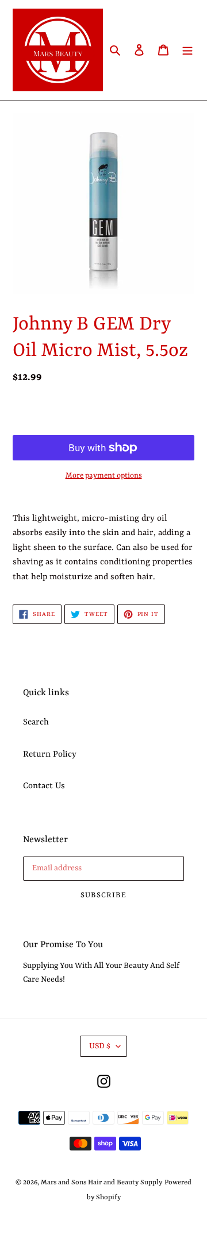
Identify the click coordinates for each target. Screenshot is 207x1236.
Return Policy (49, 755)
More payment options (104, 475)
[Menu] (187, 50)
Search (36, 722)
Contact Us (44, 786)
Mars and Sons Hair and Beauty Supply (101, 1183)
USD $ (99, 1046)
